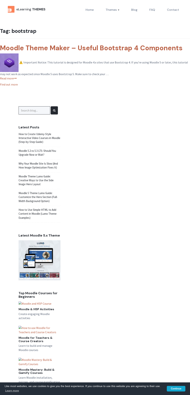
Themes (111, 10)
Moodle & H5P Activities (36, 309)
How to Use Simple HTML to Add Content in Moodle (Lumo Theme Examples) (38, 213)
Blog (134, 10)
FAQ (152, 10)
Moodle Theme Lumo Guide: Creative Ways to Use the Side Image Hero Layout (36, 180)
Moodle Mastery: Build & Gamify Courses (37, 371)
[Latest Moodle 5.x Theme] (39, 260)
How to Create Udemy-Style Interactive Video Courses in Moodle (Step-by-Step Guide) (39, 138)
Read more (7, 78)
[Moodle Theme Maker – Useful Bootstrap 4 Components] (9, 62)
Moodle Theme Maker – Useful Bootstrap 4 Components (91, 48)
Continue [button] (176, 388)
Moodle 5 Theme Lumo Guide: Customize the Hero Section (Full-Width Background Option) (38, 197)
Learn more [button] (12, 390)
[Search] (54, 110)
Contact (173, 10)
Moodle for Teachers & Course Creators (36, 339)
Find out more (9, 84)
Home (90, 10)
